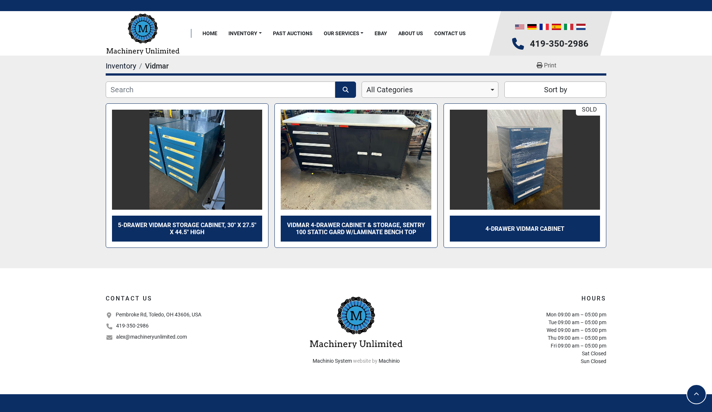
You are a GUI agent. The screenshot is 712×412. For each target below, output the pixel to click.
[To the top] (696, 394)
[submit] (345, 90)
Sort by (555, 89)
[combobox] (430, 90)
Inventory (242, 33)
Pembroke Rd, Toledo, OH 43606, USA (158, 315)
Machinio (389, 361)
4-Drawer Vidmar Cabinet (524, 228)
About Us (410, 33)
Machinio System (332, 361)
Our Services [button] (341, 33)
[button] (245, 33)
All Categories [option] (389, 89)
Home (209, 33)
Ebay (381, 33)
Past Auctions (293, 33)
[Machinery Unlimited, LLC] (356, 321)
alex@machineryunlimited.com (151, 337)
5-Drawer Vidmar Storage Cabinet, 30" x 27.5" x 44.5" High (187, 229)
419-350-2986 (559, 44)
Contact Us (450, 33)
